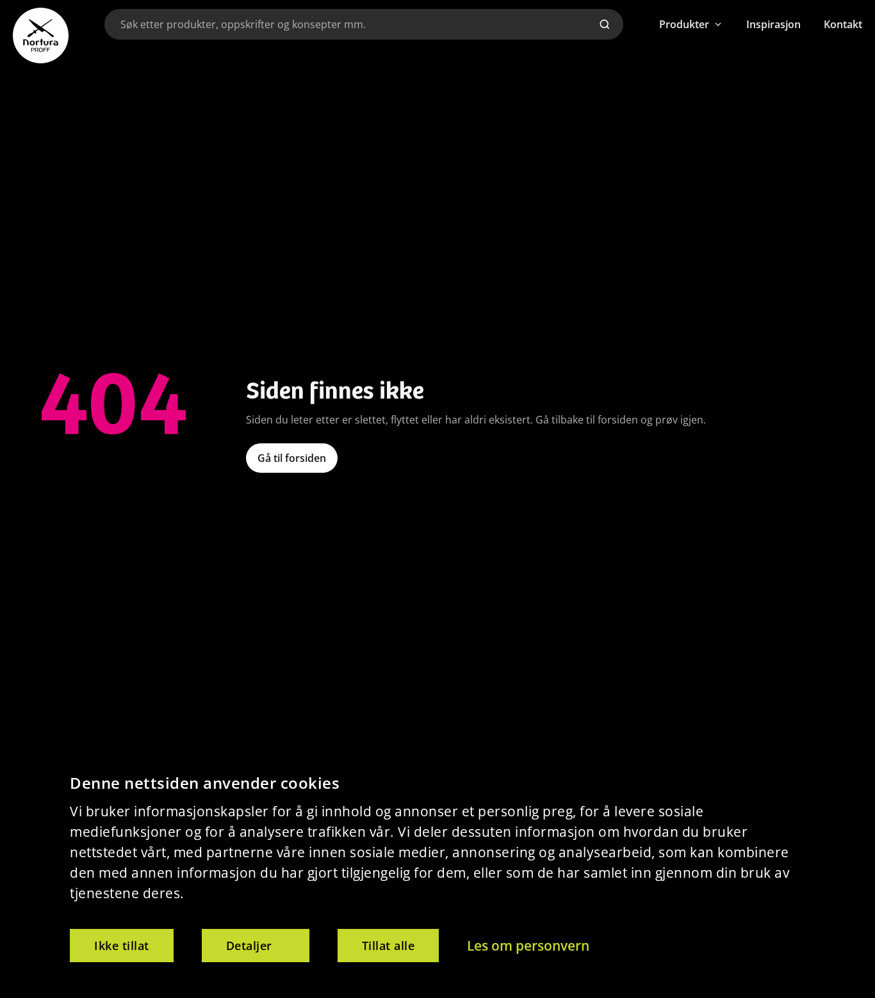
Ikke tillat (121, 945)
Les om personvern (528, 945)
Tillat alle (388, 945)
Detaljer (249, 945)
